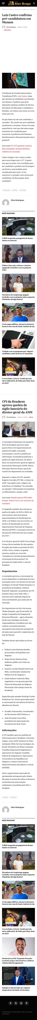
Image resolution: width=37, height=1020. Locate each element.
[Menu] (3, 3)
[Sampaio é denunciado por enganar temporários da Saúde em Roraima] (18, 976)
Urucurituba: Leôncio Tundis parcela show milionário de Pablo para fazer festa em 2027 (18, 380)
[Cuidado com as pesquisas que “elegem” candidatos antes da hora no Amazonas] (18, 339)
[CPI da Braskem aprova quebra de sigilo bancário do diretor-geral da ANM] (18, 429)
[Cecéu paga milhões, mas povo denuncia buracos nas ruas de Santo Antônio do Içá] (18, 312)
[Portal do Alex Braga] (19, 3)
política (15, 190)
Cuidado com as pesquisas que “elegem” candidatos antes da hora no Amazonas (18, 352)
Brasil (31, 417)
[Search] (34, 3)
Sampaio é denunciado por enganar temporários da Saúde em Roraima (16, 989)
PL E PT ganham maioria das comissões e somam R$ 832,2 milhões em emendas (17, 149)
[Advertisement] (18, 50)
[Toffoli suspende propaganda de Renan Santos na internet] (18, 226)
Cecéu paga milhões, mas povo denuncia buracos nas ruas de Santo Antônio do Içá (18, 325)
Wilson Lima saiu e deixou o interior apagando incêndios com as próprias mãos (16, 267)
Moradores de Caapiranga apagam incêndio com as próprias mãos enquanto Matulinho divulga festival (18, 297)
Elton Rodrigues (11, 27)
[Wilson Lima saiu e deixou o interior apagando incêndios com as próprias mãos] (18, 253)
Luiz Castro (22, 96)
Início (3, 9)
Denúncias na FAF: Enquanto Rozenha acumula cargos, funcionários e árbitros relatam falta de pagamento (18, 960)
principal (23, 190)
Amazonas (7, 30)
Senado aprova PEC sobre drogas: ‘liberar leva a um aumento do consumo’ (18, 500)
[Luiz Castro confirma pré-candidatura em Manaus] (18, 80)
